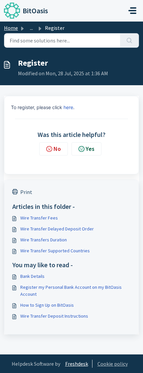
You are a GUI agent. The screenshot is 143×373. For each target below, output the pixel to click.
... (31, 28)
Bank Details (32, 276)
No (57, 149)
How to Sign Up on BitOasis (47, 305)
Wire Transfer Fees (39, 218)
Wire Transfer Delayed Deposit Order (57, 229)
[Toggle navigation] (132, 11)
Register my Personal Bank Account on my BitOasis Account (71, 290)
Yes (90, 149)
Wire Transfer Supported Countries (55, 251)
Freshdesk (76, 363)
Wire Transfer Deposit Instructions (54, 316)
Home (11, 28)
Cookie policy (112, 363)
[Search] (129, 40)
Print (26, 192)
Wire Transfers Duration (43, 240)
